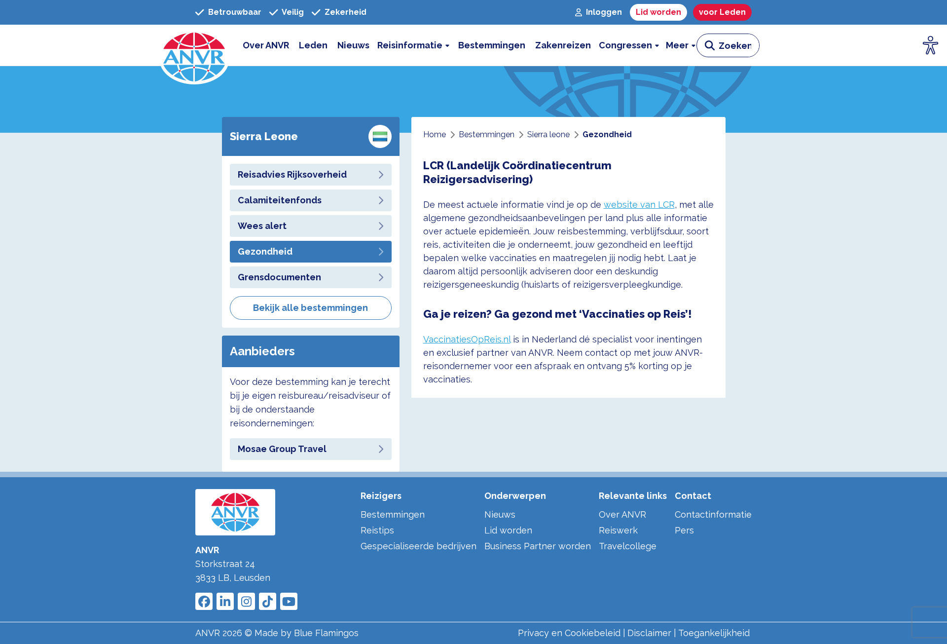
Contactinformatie (713, 514)
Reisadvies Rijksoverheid (292, 174)
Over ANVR (622, 514)
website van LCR (639, 204)
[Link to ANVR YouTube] (288, 601)
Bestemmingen (393, 514)
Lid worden (508, 530)
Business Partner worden (537, 546)
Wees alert (262, 226)
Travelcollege (627, 546)
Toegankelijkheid (714, 633)
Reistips (377, 530)
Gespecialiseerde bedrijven (418, 546)
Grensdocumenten (279, 277)
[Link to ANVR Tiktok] (267, 601)
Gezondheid (265, 251)
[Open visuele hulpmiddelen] (930, 45)
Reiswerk (618, 530)
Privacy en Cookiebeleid (569, 633)
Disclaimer (649, 633)
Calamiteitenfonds (280, 200)
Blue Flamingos (326, 633)
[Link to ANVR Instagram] (246, 601)
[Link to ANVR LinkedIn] (225, 601)
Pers (684, 530)
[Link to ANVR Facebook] (204, 601)
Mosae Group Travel (282, 449)
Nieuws (499, 514)
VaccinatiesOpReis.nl (466, 339)
